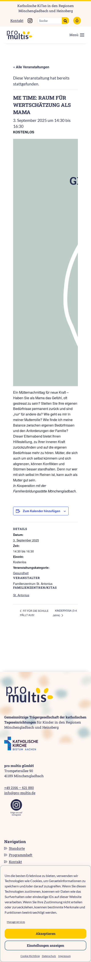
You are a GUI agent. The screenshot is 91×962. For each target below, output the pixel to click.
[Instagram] (16, 807)
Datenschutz (49, 956)
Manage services (16, 921)
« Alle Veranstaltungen (31, 66)
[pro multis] (17, 35)
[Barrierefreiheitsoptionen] (77, 20)
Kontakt (16, 20)
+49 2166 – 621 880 (19, 787)
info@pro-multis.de (19, 793)
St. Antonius (21, 595)
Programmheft (20, 855)
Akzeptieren (45, 933)
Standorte (17, 848)
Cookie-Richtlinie (30, 956)
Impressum (64, 956)
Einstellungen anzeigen (45, 945)
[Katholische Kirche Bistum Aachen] (21, 743)
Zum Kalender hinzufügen (41, 511)
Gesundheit (21, 573)
